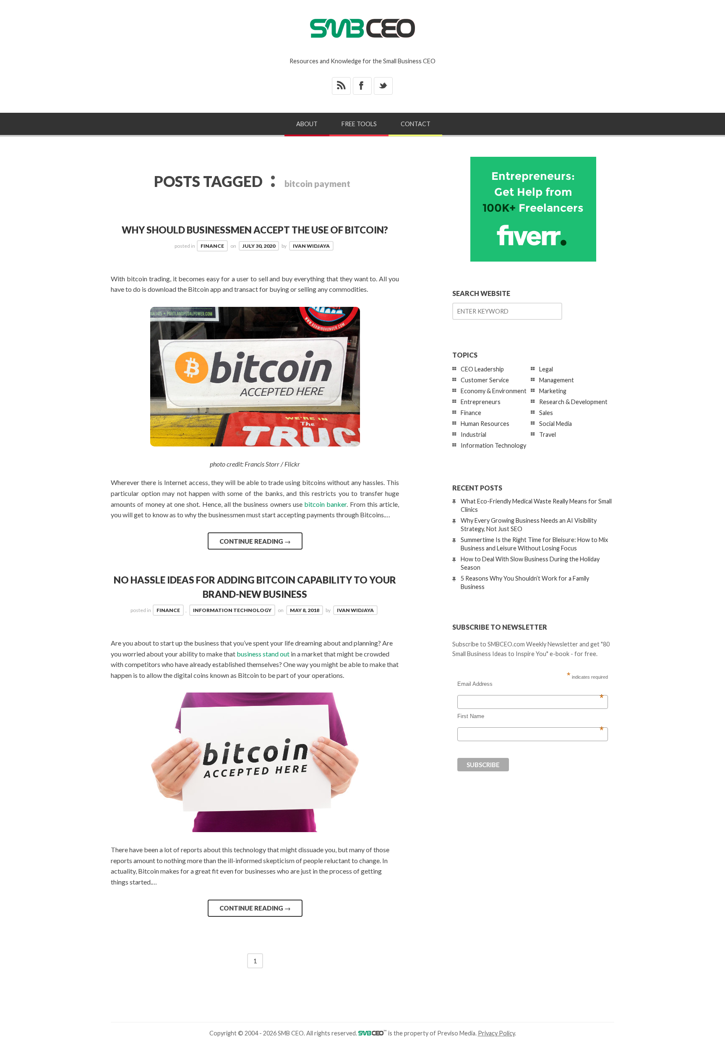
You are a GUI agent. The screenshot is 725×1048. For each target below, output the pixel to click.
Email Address (530, 684)
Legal (546, 369)
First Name (530, 716)
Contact (415, 123)
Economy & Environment (494, 390)
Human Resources (485, 423)
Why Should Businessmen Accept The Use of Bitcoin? (255, 230)
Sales (546, 412)
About (307, 123)
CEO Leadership (482, 369)
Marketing (552, 390)
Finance (212, 246)
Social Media (555, 423)
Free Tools (359, 123)
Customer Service (485, 380)
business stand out (263, 654)
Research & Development (573, 401)
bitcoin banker (325, 504)
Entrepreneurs (481, 401)
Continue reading (255, 541)
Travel (547, 434)
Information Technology (232, 610)
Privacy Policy (496, 1033)
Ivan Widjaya (311, 246)
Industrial (473, 434)
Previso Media (456, 1033)
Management (556, 380)
